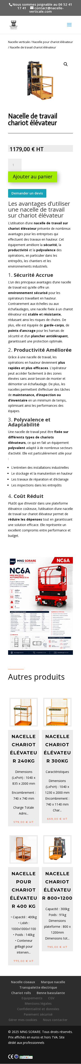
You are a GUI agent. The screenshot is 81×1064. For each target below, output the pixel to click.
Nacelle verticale (19, 42)
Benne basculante (51, 993)
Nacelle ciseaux (23, 982)
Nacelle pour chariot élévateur (52, 42)
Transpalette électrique (38, 987)
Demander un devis (27, 193)
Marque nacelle (53, 982)
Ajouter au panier (32, 176)
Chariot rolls (21, 993)
